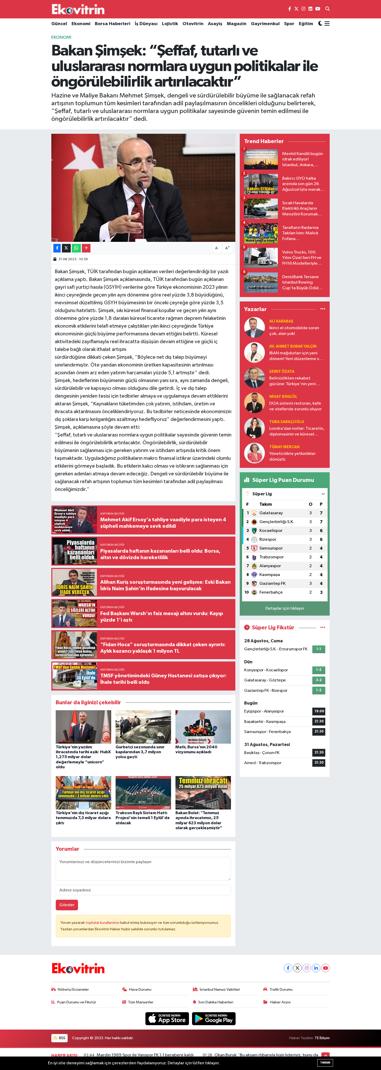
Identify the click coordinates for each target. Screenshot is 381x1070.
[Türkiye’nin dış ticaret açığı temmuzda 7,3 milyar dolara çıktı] (83, 793)
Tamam (325, 1062)
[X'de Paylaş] (66, 248)
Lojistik (170, 24)
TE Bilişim (322, 1038)
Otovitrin (192, 24)
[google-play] (214, 1018)
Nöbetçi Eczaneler (73, 989)
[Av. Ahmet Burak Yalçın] (254, 352)
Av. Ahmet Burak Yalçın (292, 346)
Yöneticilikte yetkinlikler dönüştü (292, 456)
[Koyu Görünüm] (320, 24)
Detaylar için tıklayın (284, 608)
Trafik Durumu (281, 989)
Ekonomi (81, 24)
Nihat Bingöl (283, 397)
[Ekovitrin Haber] (78, 9)
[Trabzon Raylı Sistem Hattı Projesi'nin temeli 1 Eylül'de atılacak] (143, 793)
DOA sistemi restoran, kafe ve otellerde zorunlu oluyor (295, 406)
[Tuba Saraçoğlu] (254, 428)
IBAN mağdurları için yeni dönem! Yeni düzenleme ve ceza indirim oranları (295, 356)
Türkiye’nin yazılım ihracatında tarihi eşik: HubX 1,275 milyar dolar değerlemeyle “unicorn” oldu (83, 757)
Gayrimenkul (265, 24)
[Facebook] (288, 968)
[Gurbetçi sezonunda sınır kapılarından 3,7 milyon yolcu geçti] (143, 726)
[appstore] (167, 1018)
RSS (61, 1038)
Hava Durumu (140, 989)
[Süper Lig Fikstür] (322, 627)
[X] (297, 968)
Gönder (67, 905)
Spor (289, 24)
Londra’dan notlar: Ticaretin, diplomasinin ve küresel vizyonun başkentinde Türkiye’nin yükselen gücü (296, 431)
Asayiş (215, 24)
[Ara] (327, 9)
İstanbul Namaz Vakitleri (220, 989)
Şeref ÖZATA (281, 372)
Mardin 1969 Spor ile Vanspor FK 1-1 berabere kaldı (145, 1055)
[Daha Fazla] (86, 248)
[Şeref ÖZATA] (254, 377)
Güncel (59, 24)
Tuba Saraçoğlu (286, 422)
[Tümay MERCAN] (254, 453)
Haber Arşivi (280, 1002)
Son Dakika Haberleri (215, 1002)
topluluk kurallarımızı (103, 923)
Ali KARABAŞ (281, 321)
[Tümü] (322, 309)
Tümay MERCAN (284, 447)
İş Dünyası (146, 24)
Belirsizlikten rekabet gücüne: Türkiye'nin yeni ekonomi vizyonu (292, 381)
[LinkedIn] (316, 968)
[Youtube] (325, 968)
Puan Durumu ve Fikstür (76, 1002)
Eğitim (306, 24)
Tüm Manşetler (140, 1002)
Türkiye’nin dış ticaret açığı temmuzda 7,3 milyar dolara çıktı (83, 818)
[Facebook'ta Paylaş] (57, 248)
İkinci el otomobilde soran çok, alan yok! (294, 331)
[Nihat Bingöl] (254, 402)
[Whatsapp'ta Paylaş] (76, 248)
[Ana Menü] (326, 24)
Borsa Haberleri (112, 24)
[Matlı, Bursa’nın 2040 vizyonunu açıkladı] (203, 726)
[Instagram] (306, 968)
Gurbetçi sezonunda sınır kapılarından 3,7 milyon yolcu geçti (140, 752)
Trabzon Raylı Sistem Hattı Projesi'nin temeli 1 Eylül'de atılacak (143, 818)
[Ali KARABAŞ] (254, 327)
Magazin (236, 24)
